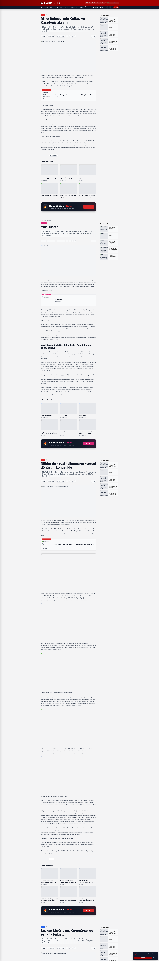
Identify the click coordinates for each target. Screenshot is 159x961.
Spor (56, 7)
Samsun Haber (87, 7)
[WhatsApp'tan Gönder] (72, 36)
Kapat (154, 957)
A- (92, 36)
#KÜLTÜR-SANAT (53, 155)
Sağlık (51, 7)
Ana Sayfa (44, 12)
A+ (95, 36)
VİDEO (96, 7)
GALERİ (102, 7)
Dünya (61, 7)
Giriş (117, 7)
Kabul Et (143, 957)
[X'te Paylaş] (70, 36)
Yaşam (81, 7)
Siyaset (67, 7)
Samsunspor (74, 7)
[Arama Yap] (110, 7)
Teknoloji (49, 220)
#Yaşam (51, 859)
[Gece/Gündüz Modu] (107, 7)
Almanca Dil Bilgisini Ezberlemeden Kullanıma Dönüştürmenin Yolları (74, 95)
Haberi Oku (57, 96)
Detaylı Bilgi (151, 954)
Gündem (46, 7)
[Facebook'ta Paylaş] (67, 36)
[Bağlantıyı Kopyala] (75, 36)
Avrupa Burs (58, 299)
